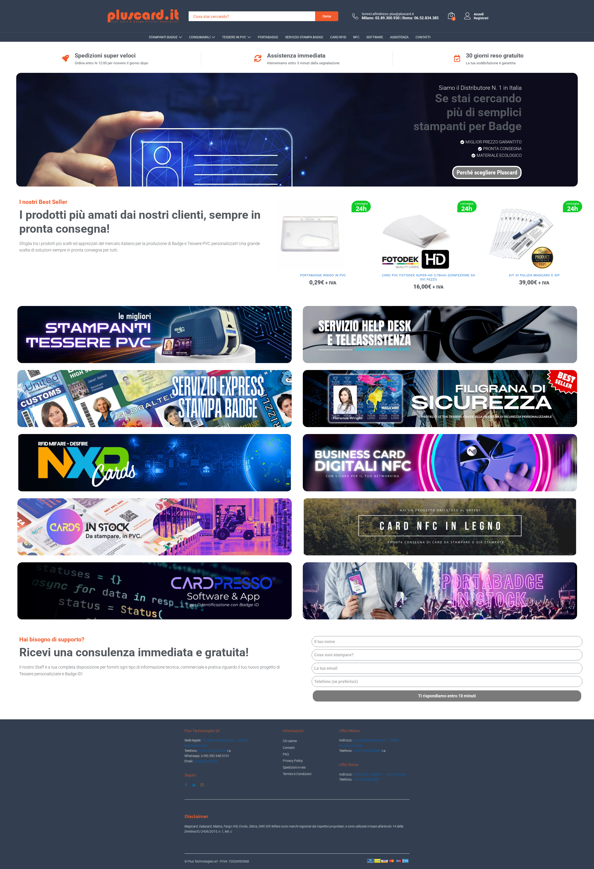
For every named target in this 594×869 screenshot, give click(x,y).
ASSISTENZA (399, 37)
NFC (356, 37)
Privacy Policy (293, 761)
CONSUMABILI (199, 37)
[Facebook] (186, 785)
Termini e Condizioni (297, 774)
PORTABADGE (268, 37)
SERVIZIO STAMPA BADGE (304, 37)
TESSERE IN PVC (234, 37)
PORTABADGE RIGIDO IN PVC (323, 275)
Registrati (481, 18)
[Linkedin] (194, 785)
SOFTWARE (374, 37)
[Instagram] (202, 785)
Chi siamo (290, 741)
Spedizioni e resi (294, 767)
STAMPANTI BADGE (163, 37)
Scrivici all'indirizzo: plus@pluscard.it (388, 14)
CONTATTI (423, 37)
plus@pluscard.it (206, 761)
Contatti (289, 748)
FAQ (286, 754)
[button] (318, 267)
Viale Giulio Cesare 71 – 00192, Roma (380, 774)
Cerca (327, 16)
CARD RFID (338, 37)
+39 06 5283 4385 (366, 779)
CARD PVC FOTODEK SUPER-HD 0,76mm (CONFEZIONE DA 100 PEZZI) (428, 277)
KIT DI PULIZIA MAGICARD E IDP (534, 275)
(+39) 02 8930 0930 (212, 751)
